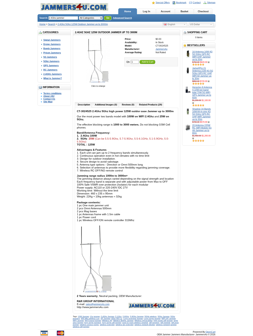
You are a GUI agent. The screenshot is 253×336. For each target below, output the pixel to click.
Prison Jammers (52, 53)
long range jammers (92, 323)
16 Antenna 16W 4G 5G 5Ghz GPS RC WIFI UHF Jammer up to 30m (202, 55)
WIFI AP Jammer (169, 318)
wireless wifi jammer (81, 327)
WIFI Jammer (78, 321)
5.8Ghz (126, 316)
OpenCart (210, 332)
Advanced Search (122, 18)
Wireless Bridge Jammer (123, 321)
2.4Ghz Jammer (107, 316)
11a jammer (95, 316)
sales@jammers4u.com (97, 304)
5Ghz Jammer (163, 316)
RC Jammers (50, 70)
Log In (146, 11)
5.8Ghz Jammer (136, 316)
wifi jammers (154, 323)
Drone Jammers (52, 44)
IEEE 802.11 (116, 318)
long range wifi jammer (111, 323)
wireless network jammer (166, 325)
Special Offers (163, 2)
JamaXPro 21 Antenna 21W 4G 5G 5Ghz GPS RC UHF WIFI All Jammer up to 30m (202, 73)
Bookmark (181, 2)
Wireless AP (107, 321)
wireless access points (89, 325)
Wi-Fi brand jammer (93, 321)
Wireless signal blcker (143, 321)
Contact (197, 2)
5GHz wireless (150, 316)
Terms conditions (52, 93)
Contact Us (49, 99)
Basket (184, 11)
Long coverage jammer (133, 318)
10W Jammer (83, 316)
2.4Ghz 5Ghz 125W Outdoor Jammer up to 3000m (83, 24)
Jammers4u (161, 49)
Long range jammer (152, 318)
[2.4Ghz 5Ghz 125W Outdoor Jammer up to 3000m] (98, 83)
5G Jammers (50, 57)
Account (165, 11)
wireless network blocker (144, 325)
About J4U (48, 96)
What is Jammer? (52, 78)
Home (127, 11)
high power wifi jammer (163, 321)
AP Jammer (105, 318)
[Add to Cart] (209, 62)
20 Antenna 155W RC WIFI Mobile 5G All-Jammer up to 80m (202, 129)
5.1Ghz (118, 316)
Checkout (203, 11)
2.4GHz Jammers (52, 74)
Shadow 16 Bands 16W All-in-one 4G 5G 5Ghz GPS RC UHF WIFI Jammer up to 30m (201, 114)
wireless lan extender (124, 325)
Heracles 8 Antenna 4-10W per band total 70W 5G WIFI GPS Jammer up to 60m (202, 92)
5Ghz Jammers (51, 61)
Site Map (47, 101)
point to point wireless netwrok (135, 323)
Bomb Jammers (51, 48)
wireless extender (107, 325)
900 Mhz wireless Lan (90, 318)
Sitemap (211, 2)
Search (51, 24)
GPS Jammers (51, 65)
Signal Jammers (52, 40)
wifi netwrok (165, 323)
